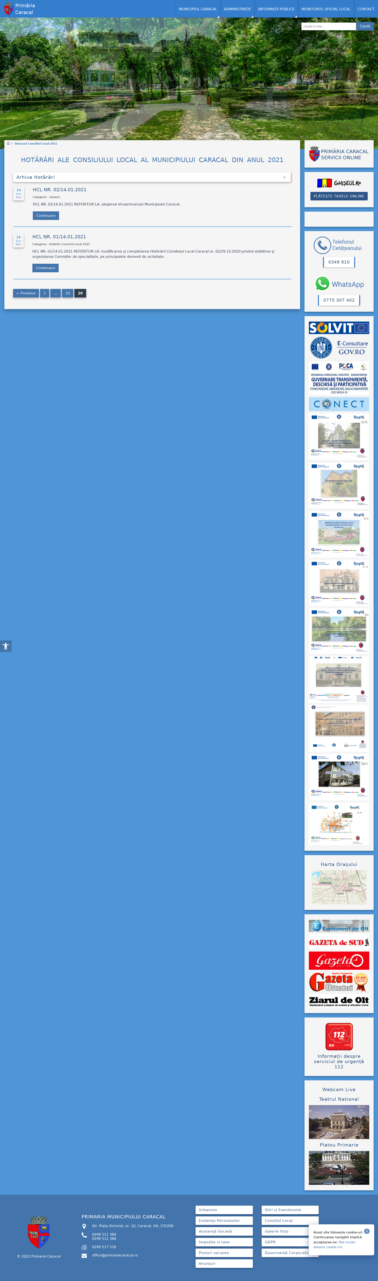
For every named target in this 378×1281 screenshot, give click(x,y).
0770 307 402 (339, 300)
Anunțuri (207, 1264)
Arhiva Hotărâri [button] (35, 177)
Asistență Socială (215, 1231)
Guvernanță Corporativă (288, 1253)
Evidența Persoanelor (219, 1221)
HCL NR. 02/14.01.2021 (60, 189)
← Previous (26, 293)
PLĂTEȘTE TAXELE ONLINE (339, 196)
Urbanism (208, 1210)
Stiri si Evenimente (283, 1210)
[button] (5, 646)
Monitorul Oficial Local (326, 9)
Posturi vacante (214, 1253)
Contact (366, 9)
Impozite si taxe (214, 1242)
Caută (365, 26)
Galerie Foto (277, 1231)
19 (67, 293)
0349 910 (339, 262)
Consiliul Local (279, 1221)
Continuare (46, 216)
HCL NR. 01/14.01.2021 (59, 236)
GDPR (270, 1242)
